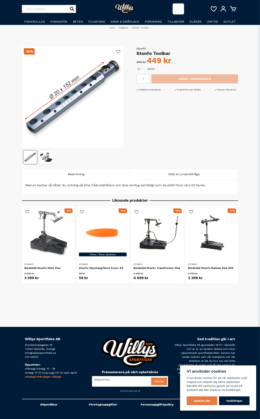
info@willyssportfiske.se (40, 352)
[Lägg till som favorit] (213, 9)
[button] (118, 51)
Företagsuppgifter (103, 404)
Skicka (159, 381)
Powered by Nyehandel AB (130, 391)
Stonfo (141, 48)
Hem (112, 28)
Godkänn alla (202, 400)
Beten (78, 21)
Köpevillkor (48, 404)
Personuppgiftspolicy (157, 404)
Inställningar (234, 400)
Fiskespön (58, 21)
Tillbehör (175, 21)
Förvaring (153, 21)
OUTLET (229, 21)
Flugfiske (96, 21)
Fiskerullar (34, 21)
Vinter (212, 21)
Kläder (195, 21)
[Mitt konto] (223, 9)
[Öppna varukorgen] (233, 9)
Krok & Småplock (125, 21)
